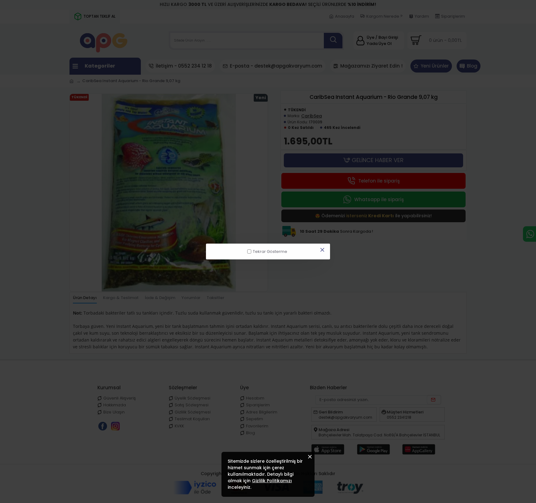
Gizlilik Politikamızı (272, 481)
